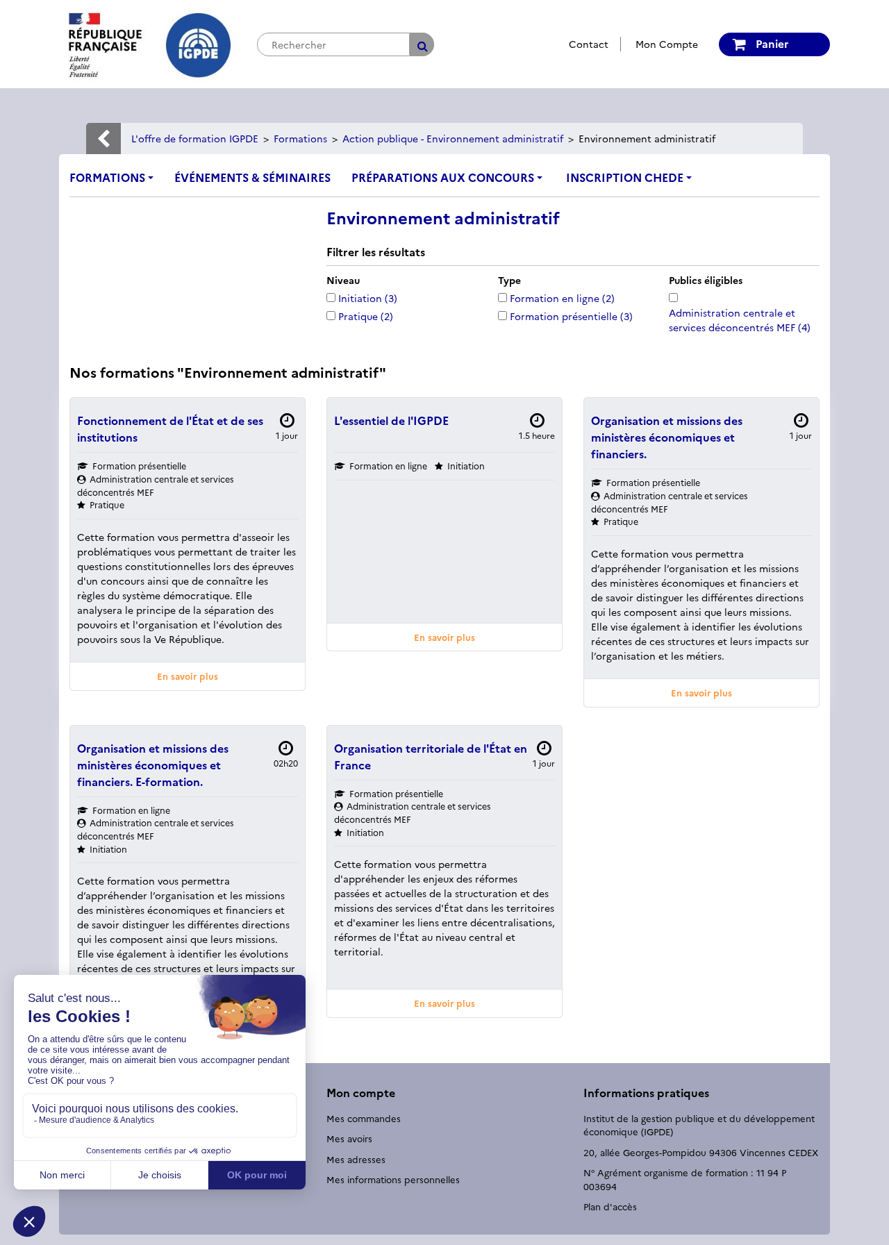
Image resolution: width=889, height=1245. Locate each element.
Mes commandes (363, 1118)
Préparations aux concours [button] (442, 177)
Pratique (365, 316)
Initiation (367, 298)
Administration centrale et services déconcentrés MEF (740, 320)
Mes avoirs (349, 1138)
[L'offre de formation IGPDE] (147, 42)
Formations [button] (107, 177)
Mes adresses (355, 1159)
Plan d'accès (610, 1206)
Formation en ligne (562, 298)
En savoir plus (187, 675)
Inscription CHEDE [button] (624, 177)
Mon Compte (666, 44)
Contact (588, 44)
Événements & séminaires (252, 177)
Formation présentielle (571, 316)
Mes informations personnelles (393, 1179)
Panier (770, 43)
